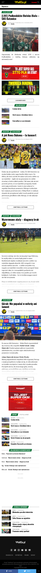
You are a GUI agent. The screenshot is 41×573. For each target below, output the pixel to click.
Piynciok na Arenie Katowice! (15, 454)
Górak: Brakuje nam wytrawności (15, 466)
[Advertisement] (20, 491)
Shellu (12, 24)
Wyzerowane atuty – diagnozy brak (19, 458)
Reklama (27, 555)
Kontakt (33, 555)
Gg (3, 466)
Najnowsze (5, 6)
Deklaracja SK (9, 555)
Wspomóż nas (18, 555)
